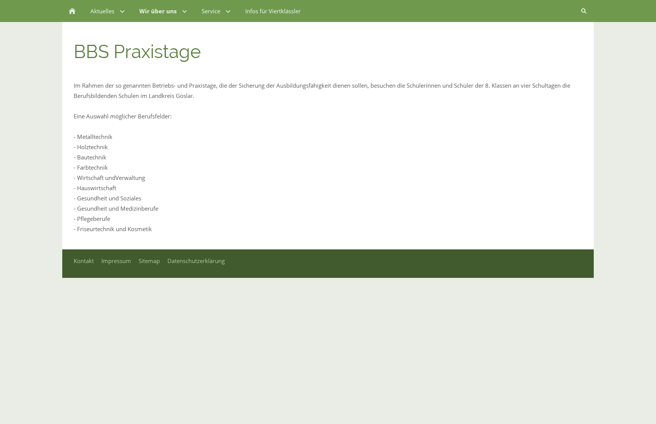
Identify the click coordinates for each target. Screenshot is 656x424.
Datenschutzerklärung (196, 261)
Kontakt (84, 261)
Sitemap (149, 261)
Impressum (116, 261)
